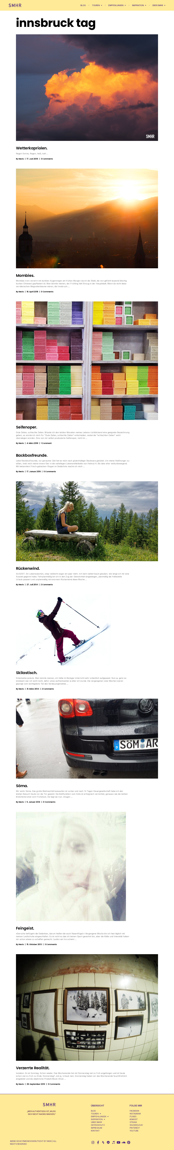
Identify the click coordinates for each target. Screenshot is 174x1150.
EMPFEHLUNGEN (115, 5)
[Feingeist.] (71, 866)
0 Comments (47, 291)
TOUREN (96, 5)
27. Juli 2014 (32, 584)
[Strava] (103, 1142)
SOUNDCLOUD (136, 1125)
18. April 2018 (32, 291)
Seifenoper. (26, 427)
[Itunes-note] (113, 1142)
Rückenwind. (28, 568)
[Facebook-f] (97, 1142)
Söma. (22, 785)
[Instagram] (92, 1142)
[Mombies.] (87, 218)
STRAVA (133, 1122)
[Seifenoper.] (87, 360)
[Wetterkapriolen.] (87, 87)
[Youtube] (118, 1142)
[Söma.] (87, 739)
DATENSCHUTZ (98, 1125)
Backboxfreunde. (31, 455)
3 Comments (47, 158)
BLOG (83, 5)
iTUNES (133, 1116)
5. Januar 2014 (33, 802)
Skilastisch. (26, 672)
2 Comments (47, 584)
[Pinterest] (128, 1142)
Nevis (21, 158)
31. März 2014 (33, 689)
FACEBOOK (134, 1111)
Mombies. (25, 275)
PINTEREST (135, 1128)
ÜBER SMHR (157, 5)
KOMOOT (134, 1119)
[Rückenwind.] (87, 521)
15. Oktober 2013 (34, 944)
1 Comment (46, 443)
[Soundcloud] (123, 1142)
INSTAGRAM (135, 1113)
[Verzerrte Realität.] (87, 1007)
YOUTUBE (134, 1131)
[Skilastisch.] (63, 630)
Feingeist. (25, 928)
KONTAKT (95, 1131)
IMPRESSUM (96, 1128)
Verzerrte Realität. (32, 1068)
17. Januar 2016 (34, 471)
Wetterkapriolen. (31, 148)
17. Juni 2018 (32, 158)
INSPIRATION (138, 5)
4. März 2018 (32, 443)
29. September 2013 (36, 1084)
